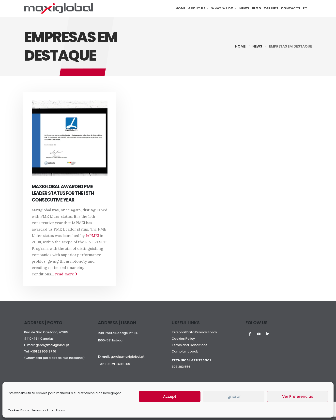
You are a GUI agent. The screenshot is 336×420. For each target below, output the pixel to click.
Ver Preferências (297, 396)
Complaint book (185, 351)
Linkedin (268, 334)
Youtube (258, 334)
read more (65, 274)
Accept (169, 396)
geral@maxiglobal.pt (53, 345)
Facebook (249, 334)
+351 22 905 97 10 (43, 351)
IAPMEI (92, 235)
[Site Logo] (58, 8)
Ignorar (234, 396)
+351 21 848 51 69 (117, 364)
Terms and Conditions (189, 345)
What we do (222, 8)
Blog (256, 8)
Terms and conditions (48, 410)
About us (196, 8)
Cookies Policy (18, 410)
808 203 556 (181, 367)
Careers (271, 8)
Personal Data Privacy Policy (194, 332)
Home (180, 8)
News (244, 8)
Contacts (290, 8)
